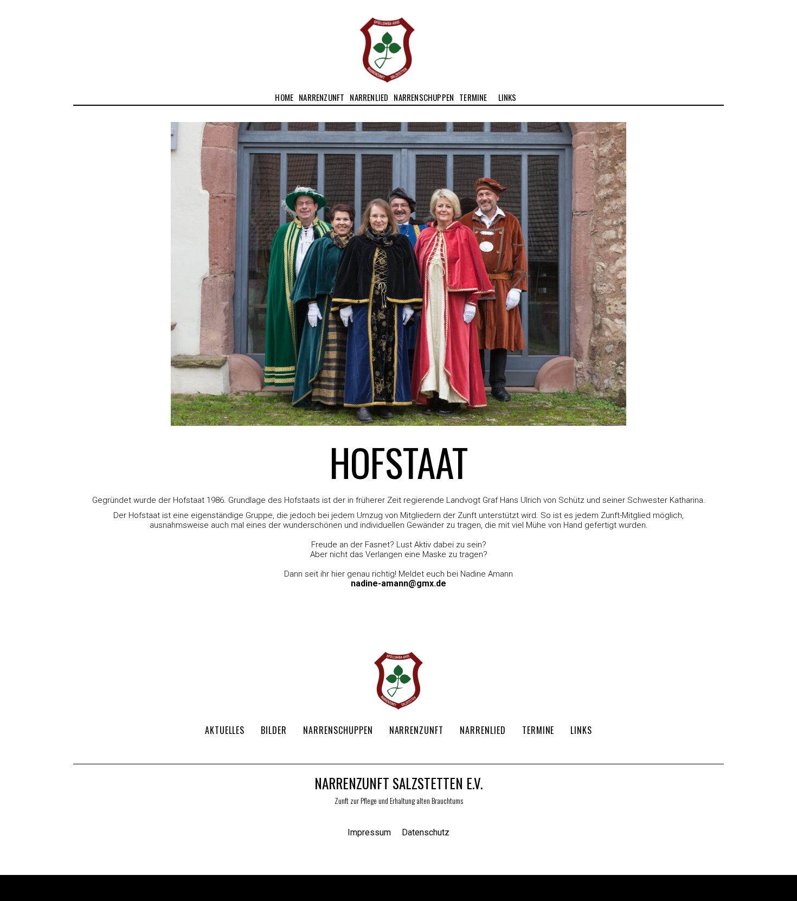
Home (284, 97)
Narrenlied (369, 97)
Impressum (369, 833)
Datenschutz (425, 833)
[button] (321, 98)
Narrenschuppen (424, 97)
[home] (387, 41)
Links (507, 97)
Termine (473, 97)
